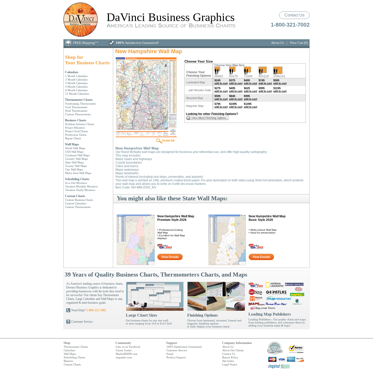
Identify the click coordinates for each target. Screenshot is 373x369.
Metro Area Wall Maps (78, 172)
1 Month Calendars (76, 75)
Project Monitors (75, 127)
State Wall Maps (74, 162)
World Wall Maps (75, 148)
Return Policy (230, 357)
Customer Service (82, 321)
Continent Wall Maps (77, 155)
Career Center (124, 350)
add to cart (221, 83)
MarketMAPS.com (127, 353)
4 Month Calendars (76, 86)
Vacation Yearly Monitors (80, 189)
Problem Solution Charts (79, 124)
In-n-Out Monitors (76, 182)
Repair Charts (73, 138)
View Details (170, 257)
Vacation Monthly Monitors (81, 186)
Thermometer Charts (79, 100)
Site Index (228, 360)
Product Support (176, 357)
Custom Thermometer (78, 114)
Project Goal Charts (76, 131)
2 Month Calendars (76, 79)
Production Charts (75, 134)
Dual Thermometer (76, 110)
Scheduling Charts (77, 179)
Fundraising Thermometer (80, 103)
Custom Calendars (75, 203)
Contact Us (294, 15)
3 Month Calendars (76, 83)
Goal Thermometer (76, 107)
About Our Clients (233, 350)
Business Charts (75, 120)
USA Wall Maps (74, 151)
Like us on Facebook (128, 346)
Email (169, 353)
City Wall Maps (74, 169)
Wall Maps (72, 144)
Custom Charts (75, 196)
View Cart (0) (299, 43)
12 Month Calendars (77, 93)
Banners (68, 360)
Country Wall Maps (76, 158)
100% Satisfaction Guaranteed (184, 346)
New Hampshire (175, 218)
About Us (277, 43)
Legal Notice (229, 364)
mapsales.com (124, 357)
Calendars (71, 72)
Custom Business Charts (79, 199)
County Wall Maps (76, 165)
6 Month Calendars (76, 90)
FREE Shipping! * (85, 43)
